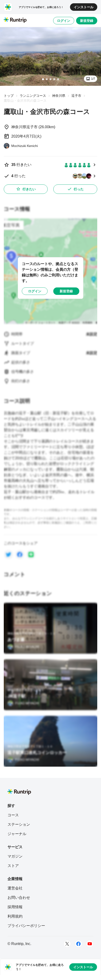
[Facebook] (78, 944)
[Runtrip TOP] (15, 20)
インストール (83, 7)
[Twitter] (67, 944)
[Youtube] (89, 944)
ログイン (63, 20)
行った (79, 189)
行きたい (29, 189)
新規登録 (86, 20)
